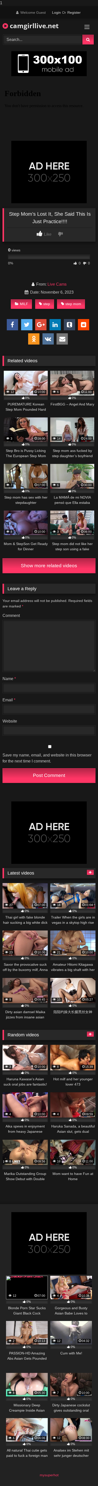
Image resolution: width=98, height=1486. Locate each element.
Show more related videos (49, 565)
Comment (11, 615)
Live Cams (57, 284)
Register (74, 12)
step (46, 304)
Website (10, 721)
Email (9, 700)
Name (9, 679)
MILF (24, 304)
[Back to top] (82, 1472)
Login (56, 12)
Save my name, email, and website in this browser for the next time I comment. (47, 758)
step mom (73, 304)
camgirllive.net (33, 25)
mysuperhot (49, 1475)
